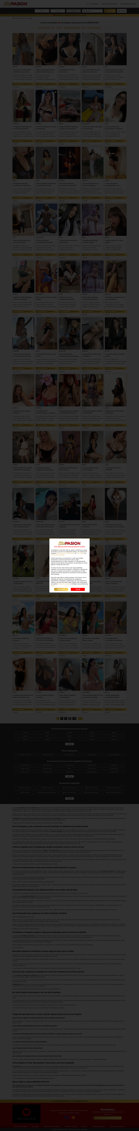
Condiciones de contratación (65, 553)
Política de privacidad (57, 555)
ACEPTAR (61, 589)
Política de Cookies (64, 584)
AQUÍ (52, 585)
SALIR (78, 589)
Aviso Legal (79, 553)
